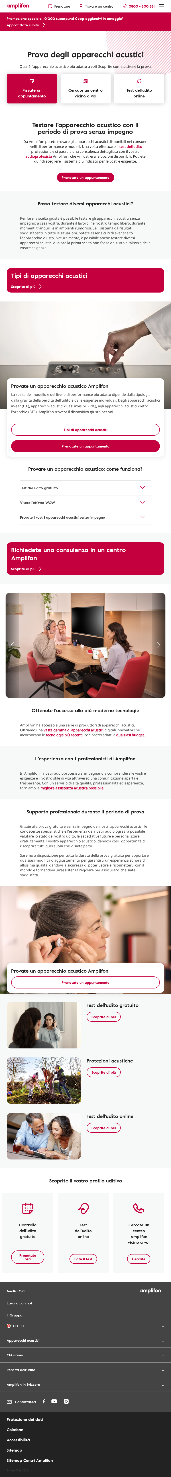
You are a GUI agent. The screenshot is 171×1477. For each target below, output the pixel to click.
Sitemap (14, 1450)
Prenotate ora (27, 1257)
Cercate (138, 1259)
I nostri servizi (15, 36)
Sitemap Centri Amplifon (30, 1460)
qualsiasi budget (130, 734)
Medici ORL (16, 1291)
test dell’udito (130, 146)
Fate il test (83, 1259)
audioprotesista (38, 156)
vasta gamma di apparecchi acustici (74, 730)
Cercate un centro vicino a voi (85, 93)
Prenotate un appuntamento (86, 177)
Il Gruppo (14, 1315)
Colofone (15, 1429)
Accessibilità (18, 1440)
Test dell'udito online (139, 93)
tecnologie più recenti (64, 734)
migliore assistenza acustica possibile (72, 788)
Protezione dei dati (25, 1419)
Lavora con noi (19, 1303)
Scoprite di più (104, 1016)
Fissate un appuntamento (32, 93)
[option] (85, 645)
